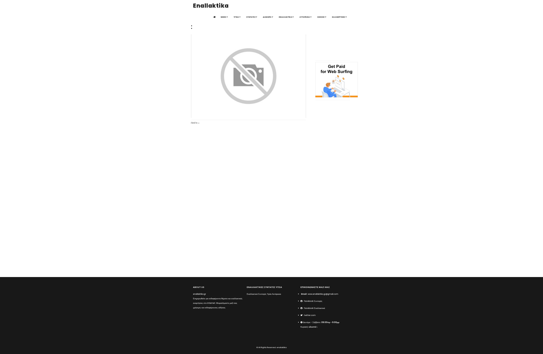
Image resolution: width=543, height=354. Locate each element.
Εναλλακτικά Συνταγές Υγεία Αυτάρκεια (264, 294)
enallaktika (281, 347)
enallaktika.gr (199, 294)
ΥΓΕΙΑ (236, 17)
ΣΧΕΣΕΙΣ (321, 17)
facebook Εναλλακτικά (314, 308)
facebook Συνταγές (313, 301)
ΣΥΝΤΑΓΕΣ (251, 17)
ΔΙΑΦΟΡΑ (267, 17)
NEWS (223, 17)
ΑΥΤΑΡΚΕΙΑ (304, 17)
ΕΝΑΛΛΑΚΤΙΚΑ (285, 17)
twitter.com (310, 315)
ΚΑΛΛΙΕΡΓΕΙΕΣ (338, 17)
